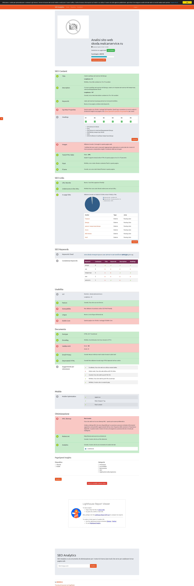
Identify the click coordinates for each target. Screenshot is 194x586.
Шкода (87, 222)
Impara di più (174, 2)
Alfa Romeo (88, 233)
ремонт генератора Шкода (92, 226)
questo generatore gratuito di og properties (116, 111)
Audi (86, 237)
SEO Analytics (59, 7)
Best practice (103, 468)
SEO (101, 470)
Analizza (58, 479)
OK (187, 2)
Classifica (73, 7)
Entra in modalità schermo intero (97, 483)
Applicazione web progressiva (108, 472)
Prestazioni (103, 464)
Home (67, 7)
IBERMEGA (60, 582)
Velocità (58, 464)
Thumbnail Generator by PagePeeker (65, 585)
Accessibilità (103, 466)
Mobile (58, 466)
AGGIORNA (111, 50)
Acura (86, 230)
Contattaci (80, 7)
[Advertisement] (114, 26)
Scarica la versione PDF (98, 60)
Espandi (135, 139)
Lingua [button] (136, 7)
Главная (87, 218)
